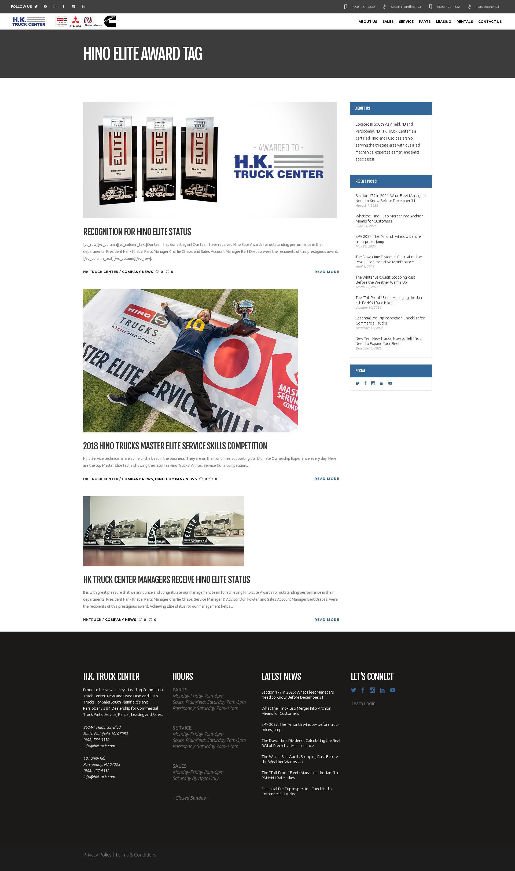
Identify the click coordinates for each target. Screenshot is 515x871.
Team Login (363, 703)
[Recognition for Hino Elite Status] (210, 159)
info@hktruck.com (99, 746)
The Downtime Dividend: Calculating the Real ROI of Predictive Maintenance (389, 259)
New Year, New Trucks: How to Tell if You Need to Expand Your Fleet (389, 341)
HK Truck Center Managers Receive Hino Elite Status (166, 580)
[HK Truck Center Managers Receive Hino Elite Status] (163, 530)
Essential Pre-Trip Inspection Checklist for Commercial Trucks (390, 320)
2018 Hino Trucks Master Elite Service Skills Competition (175, 446)
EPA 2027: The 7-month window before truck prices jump (388, 239)
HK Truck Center (101, 272)
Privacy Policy (97, 854)
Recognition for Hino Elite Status (137, 232)
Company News (137, 272)
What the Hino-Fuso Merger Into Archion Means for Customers (390, 218)
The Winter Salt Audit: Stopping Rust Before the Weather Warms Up (385, 280)
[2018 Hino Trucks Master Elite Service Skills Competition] (190, 360)
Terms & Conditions (135, 854)
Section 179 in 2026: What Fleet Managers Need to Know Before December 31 (391, 198)
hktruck (92, 620)
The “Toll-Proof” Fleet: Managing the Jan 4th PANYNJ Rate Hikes (389, 300)
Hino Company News (176, 479)
